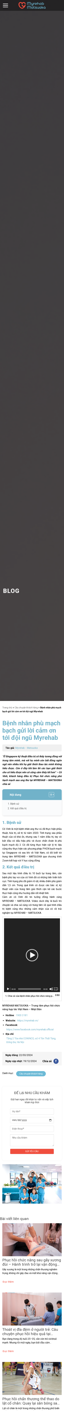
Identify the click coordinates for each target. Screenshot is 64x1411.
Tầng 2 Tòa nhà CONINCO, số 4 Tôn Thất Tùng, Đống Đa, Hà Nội (31, 1040)
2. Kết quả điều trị (17, 808)
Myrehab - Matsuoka (26, 747)
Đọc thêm (8, 1281)
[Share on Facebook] (56, 1061)
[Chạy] (8, 989)
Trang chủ (7, 707)
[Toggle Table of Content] (49, 794)
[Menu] (5, 5)
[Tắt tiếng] (51, 989)
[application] (32, 955)
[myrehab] (32, 5)
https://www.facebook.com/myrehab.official (30, 1029)
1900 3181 (22, 1015)
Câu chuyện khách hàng (26, 707)
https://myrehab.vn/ (28, 1020)
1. (29, 996)
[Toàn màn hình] (56, 989)
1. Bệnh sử (13, 803)
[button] (32, 955)
